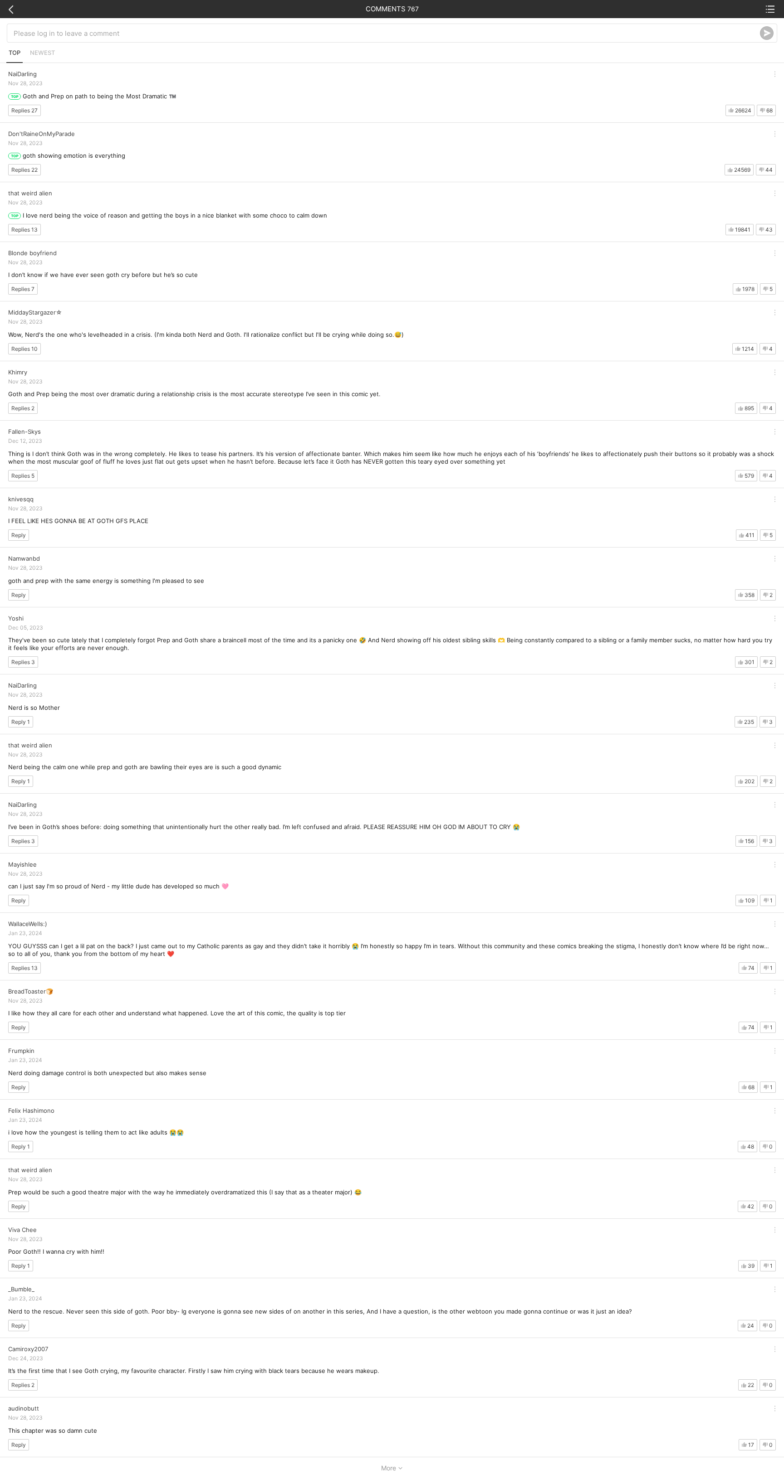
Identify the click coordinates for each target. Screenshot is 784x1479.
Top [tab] (14, 52)
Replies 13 (24, 229)
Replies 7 (22, 289)
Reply (18, 535)
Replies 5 (22, 475)
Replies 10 (24, 348)
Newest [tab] (42, 52)
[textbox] (387, 33)
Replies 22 (24, 169)
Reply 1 (20, 721)
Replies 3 (23, 662)
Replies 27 (24, 110)
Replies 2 (22, 408)
